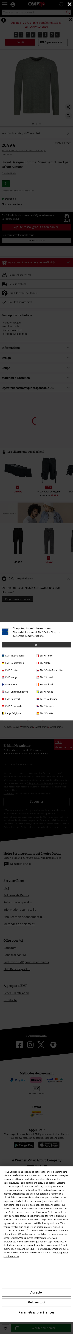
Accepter (36, 1292)
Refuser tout (36, 1302)
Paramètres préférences (36, 1312)
